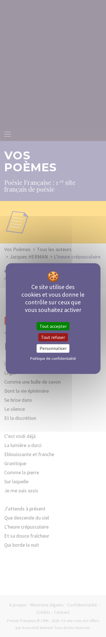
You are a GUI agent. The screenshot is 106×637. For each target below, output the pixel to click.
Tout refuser (53, 337)
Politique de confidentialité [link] (53, 358)
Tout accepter (53, 326)
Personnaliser (53, 348)
